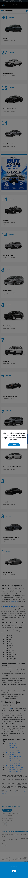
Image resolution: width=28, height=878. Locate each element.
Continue (14, 444)
